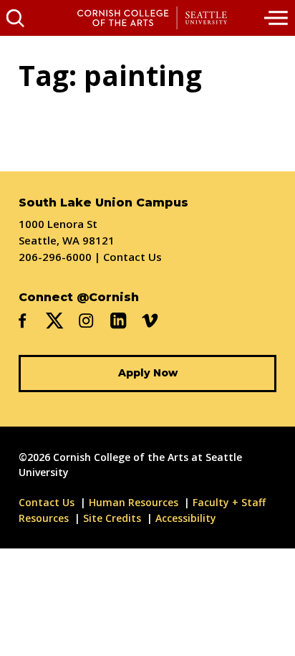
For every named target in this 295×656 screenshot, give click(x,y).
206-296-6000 (55, 256)
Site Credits (112, 518)
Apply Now (148, 372)
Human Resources (133, 502)
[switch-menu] (277, 18)
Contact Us (132, 256)
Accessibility (185, 518)
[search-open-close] (15, 18)
